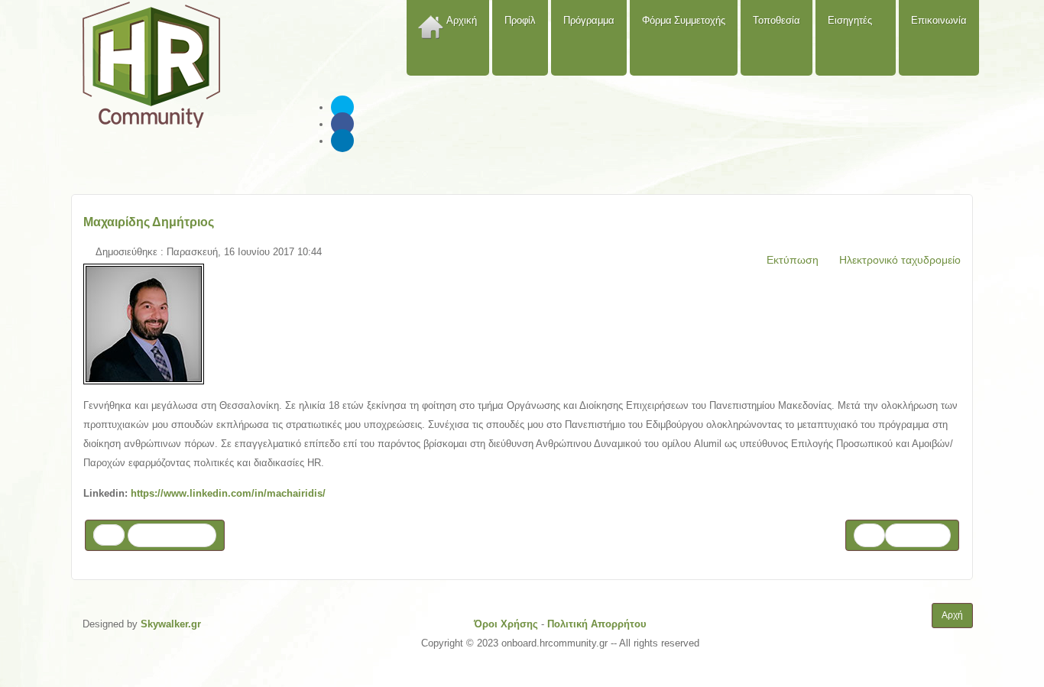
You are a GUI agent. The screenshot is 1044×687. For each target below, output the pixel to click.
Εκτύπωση (791, 260)
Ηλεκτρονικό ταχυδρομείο (898, 260)
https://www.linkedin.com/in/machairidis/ (228, 493)
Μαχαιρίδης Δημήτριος (148, 221)
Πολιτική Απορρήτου (597, 624)
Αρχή (952, 615)
